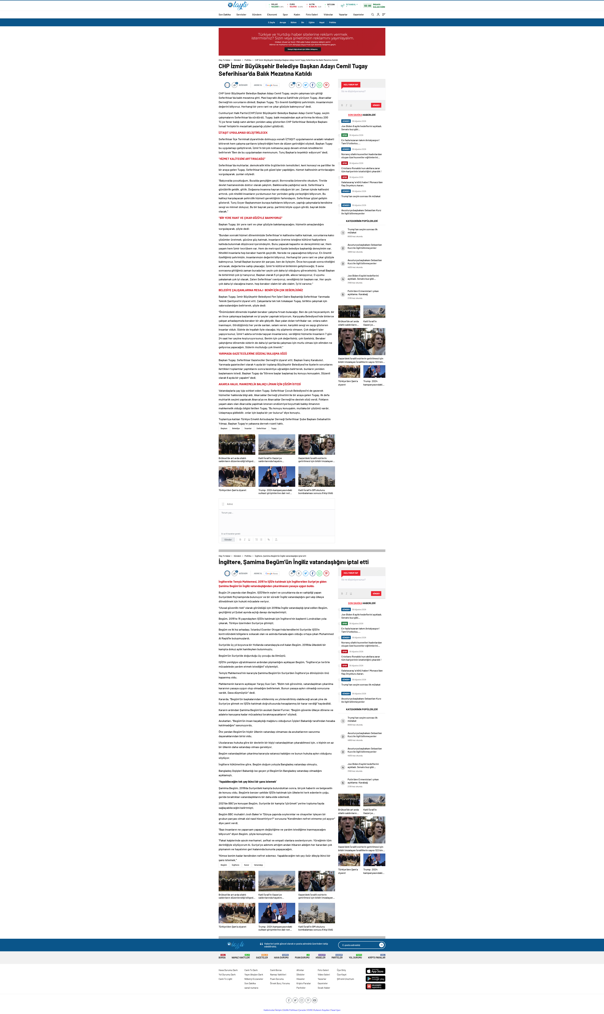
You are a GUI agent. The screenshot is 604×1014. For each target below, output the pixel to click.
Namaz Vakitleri (241, 956)
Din (302, 22)
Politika (332, 22)
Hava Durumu (281, 956)
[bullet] (261, 539)
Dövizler (300, 974)
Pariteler (337, 956)
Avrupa (283, 22)
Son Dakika (225, 14)
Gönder (228, 539)
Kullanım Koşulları (322, 1010)
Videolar (328, 14)
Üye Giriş (341, 970)
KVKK (310, 1010)
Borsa (222, 956)
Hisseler (320, 956)
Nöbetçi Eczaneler (253, 978)
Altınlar (300, 970)
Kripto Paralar (376, 956)
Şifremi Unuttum (345, 978)
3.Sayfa (271, 22)
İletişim (278, 1010)
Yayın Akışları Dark (253, 974)
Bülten (293, 22)
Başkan (224, 428)
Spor (285, 14)
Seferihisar (261, 428)
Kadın (297, 14)
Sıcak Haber (324, 987)
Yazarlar (343, 14)
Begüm (224, 865)
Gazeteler (358, 14)
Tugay (273, 428)
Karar (246, 865)
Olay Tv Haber (225, 60)
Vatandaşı (258, 865)
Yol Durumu (355, 956)
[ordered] (256, 539)
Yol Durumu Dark (227, 974)
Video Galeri (324, 974)
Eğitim (312, 22)
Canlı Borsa (276, 970)
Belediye (236, 428)
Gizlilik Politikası (290, 1010)
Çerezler (302, 1010)
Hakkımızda (269, 1010)
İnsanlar (248, 428)
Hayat (321, 22)
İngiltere (235, 865)
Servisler (241, 14)
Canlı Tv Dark (251, 970)
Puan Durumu (302, 956)
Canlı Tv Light (225, 978)
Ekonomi (272, 14)
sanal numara (251, 987)
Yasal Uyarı (336, 1010)
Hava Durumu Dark (228, 970)
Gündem (256, 14)
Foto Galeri (312, 14)
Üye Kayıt (342, 974)
